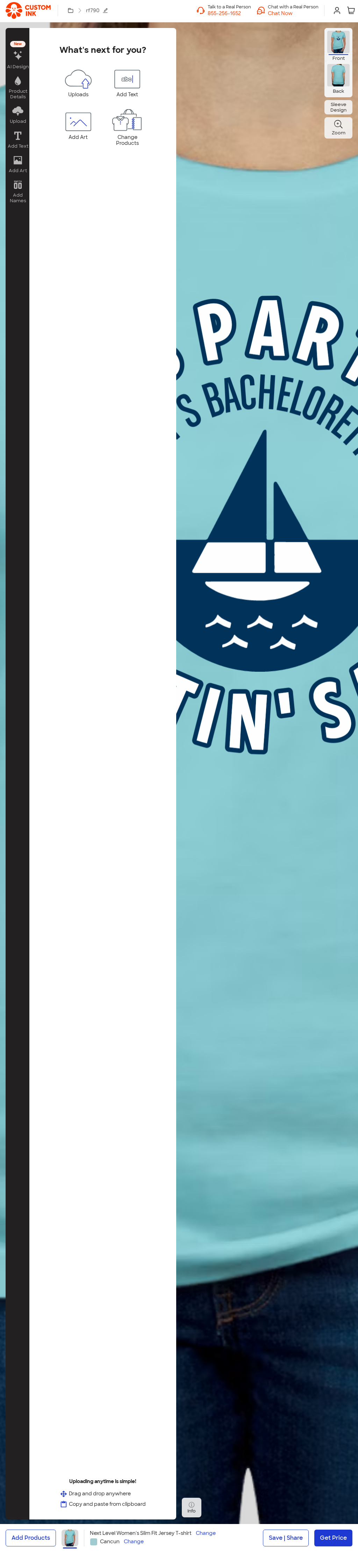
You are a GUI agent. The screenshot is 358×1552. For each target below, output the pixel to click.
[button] (293, 13)
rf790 (93, 10)
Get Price (333, 1538)
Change (206, 1533)
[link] (28, 10)
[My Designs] (70, 10)
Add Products (31, 1538)
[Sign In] (337, 10)
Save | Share (286, 1538)
